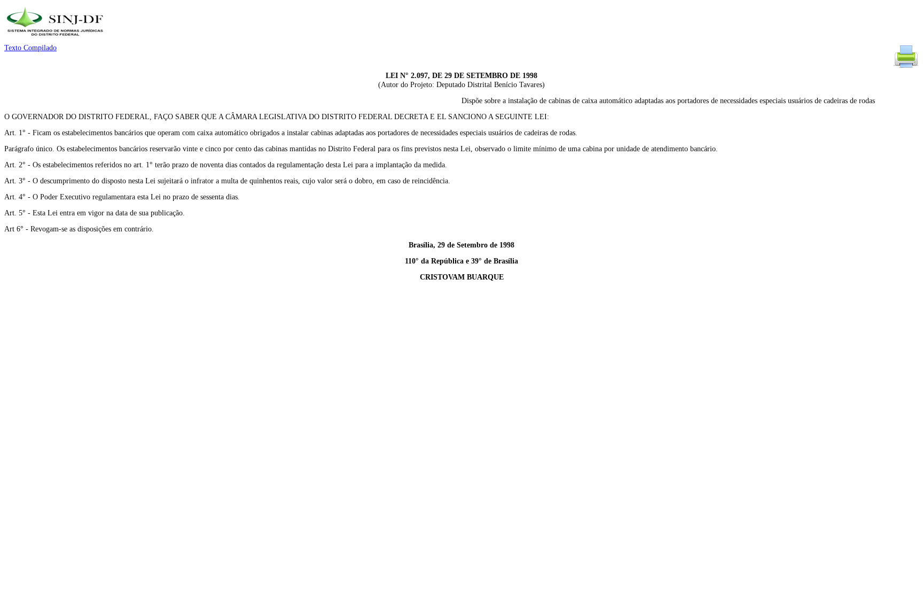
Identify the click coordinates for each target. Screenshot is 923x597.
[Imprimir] (906, 67)
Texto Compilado (30, 48)
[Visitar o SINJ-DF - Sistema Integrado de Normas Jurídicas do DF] (56, 39)
